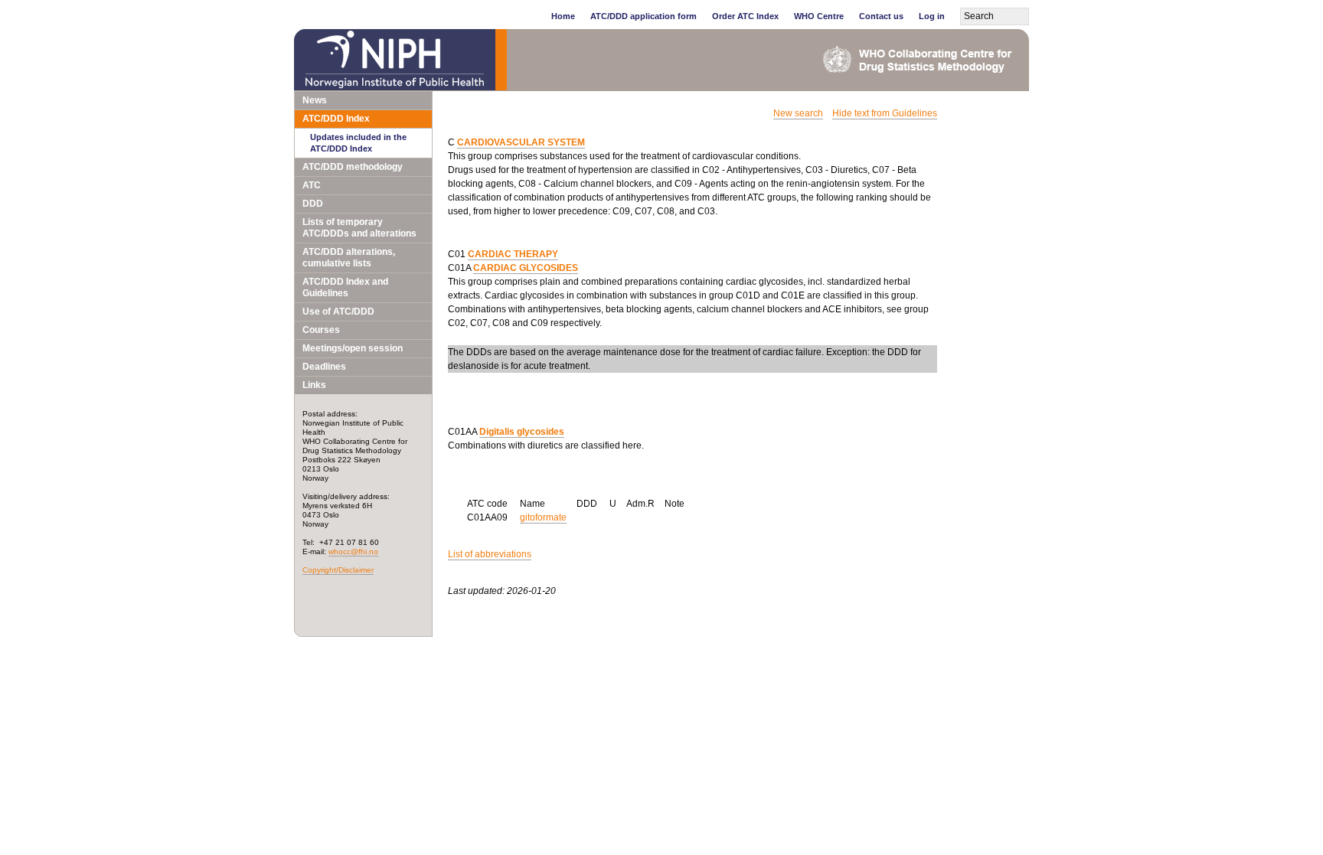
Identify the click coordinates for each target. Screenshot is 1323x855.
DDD (312, 203)
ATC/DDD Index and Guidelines (345, 287)
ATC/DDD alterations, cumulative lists (348, 257)
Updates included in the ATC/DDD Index (358, 142)
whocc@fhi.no (353, 551)
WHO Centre (819, 16)
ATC (311, 185)
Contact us (881, 16)
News (314, 100)
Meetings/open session (352, 348)
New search (798, 113)
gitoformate (543, 517)
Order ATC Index (745, 16)
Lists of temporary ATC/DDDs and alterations (359, 228)
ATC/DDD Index (336, 118)
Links (314, 385)
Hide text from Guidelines (884, 113)
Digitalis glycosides (521, 431)
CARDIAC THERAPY (513, 254)
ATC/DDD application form (643, 16)
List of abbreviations (489, 554)
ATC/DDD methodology (352, 167)
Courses (321, 330)
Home (563, 16)
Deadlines (324, 366)
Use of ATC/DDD (338, 311)
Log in (932, 16)
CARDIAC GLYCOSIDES (525, 268)
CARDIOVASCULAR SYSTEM (521, 142)
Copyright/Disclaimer (338, 570)
